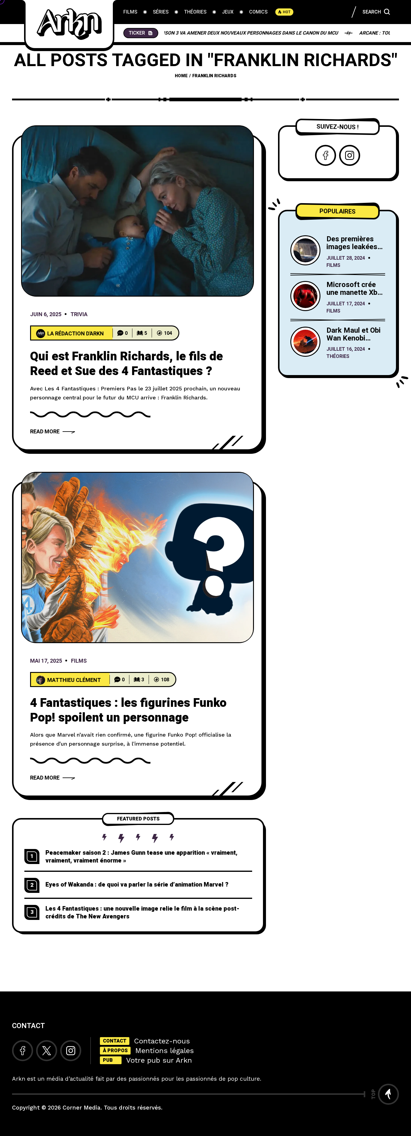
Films (79, 661)
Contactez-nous (162, 1041)
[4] (137, 557)
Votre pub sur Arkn (159, 1060)
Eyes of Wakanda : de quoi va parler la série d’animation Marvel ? (136, 884)
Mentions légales (164, 1050)
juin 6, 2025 (45, 315)
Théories (337, 357)
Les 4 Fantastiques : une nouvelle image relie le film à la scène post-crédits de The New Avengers (142, 912)
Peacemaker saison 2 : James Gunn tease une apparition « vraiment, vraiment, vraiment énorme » (141, 856)
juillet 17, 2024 (345, 304)
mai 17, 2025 (46, 661)
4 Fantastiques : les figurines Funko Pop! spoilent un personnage (128, 710)
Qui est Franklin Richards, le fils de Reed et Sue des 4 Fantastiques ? (126, 364)
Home (181, 76)
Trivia (79, 315)
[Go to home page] (69, 24)
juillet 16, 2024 (345, 350)
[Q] (137, 211)
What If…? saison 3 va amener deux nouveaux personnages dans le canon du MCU (201, 33)
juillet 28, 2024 (345, 258)
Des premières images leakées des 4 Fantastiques (351, 251)
